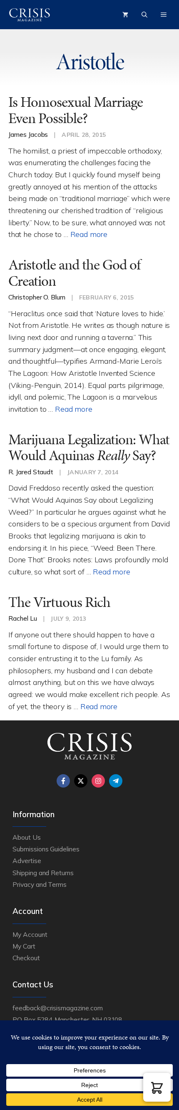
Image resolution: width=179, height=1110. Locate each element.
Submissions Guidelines (46, 849)
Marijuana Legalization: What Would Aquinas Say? (88, 447)
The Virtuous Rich (59, 602)
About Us (26, 837)
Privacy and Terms (39, 884)
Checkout (26, 958)
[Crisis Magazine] (29, 14)
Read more (88, 234)
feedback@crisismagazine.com (57, 1008)
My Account (29, 934)
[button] (157, 1087)
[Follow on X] (80, 781)
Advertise (26, 860)
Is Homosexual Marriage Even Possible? (75, 110)
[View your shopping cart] (125, 14)
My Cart (23, 946)
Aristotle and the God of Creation (74, 272)
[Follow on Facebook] (63, 781)
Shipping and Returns (43, 872)
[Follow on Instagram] (98, 781)
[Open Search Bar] (144, 14)
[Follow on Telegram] (115, 781)
